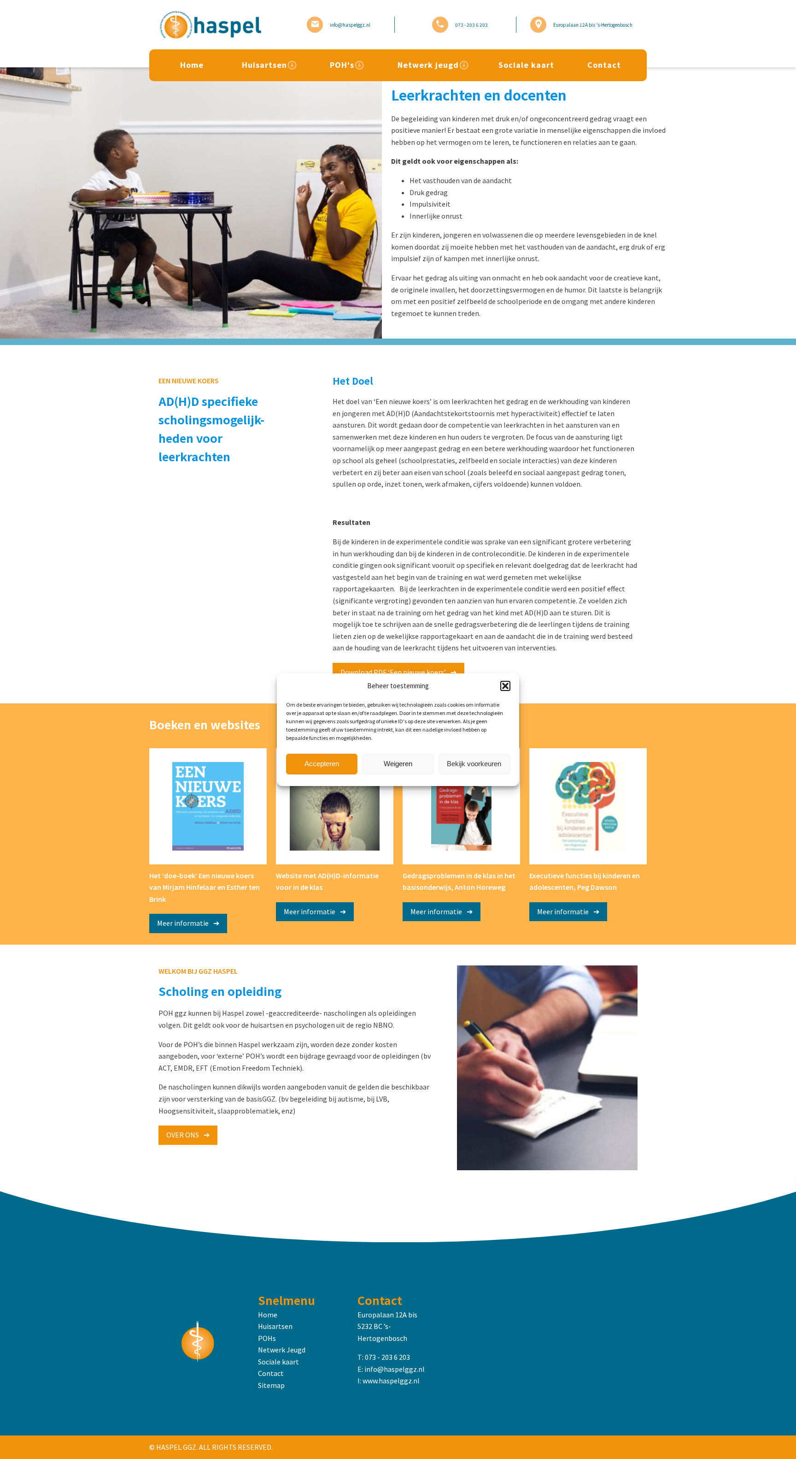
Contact (604, 65)
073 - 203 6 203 (387, 1357)
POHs (267, 1338)
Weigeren (398, 764)
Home (192, 65)
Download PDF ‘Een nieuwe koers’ (393, 672)
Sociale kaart (526, 65)
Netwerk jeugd (428, 65)
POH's (342, 65)
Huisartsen (264, 65)
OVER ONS (182, 1134)
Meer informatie (183, 923)
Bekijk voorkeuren (474, 764)
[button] (505, 686)
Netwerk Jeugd (281, 1349)
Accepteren (321, 764)
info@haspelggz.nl (394, 1369)
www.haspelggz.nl (391, 1380)
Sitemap (271, 1385)
